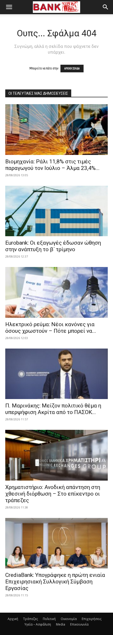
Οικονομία (69, 619)
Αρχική (13, 619)
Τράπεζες (30, 619)
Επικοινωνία (79, 624)
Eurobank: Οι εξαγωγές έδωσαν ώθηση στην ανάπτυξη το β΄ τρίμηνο (53, 246)
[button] (9, 7)
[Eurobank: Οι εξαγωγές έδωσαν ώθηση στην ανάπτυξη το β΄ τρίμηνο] (56, 211)
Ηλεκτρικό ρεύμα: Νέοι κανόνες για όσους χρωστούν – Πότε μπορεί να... (50, 327)
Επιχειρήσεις (91, 619)
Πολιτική (49, 619)
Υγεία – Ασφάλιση (37, 624)
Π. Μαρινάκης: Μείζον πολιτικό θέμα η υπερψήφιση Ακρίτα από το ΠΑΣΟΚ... (53, 408)
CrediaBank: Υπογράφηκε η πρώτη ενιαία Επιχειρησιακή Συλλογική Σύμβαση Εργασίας (55, 581)
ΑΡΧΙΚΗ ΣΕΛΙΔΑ (72, 68)
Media (60, 624)
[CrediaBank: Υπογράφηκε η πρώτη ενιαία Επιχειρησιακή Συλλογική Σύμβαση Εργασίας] (56, 543)
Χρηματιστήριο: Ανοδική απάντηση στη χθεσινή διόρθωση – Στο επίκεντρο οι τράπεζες (52, 493)
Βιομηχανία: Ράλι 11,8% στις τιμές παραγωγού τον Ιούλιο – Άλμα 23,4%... (52, 164)
